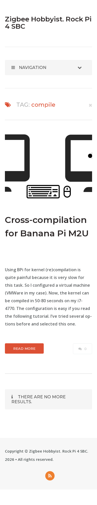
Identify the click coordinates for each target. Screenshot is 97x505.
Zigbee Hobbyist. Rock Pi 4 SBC (58, 451)
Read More (24, 348)
